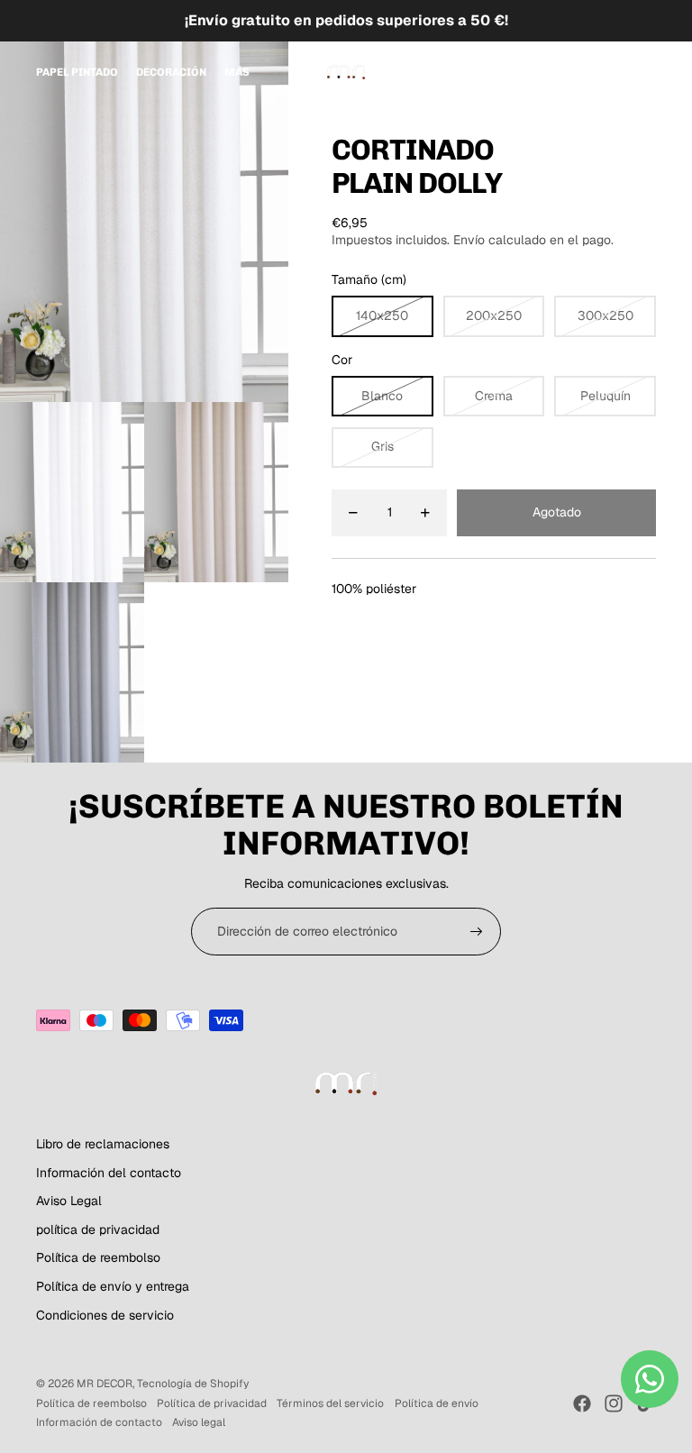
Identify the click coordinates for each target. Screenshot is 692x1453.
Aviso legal (198, 1422)
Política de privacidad (212, 1403)
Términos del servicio (330, 1403)
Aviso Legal (69, 1201)
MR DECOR (104, 1383)
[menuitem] (77, 72)
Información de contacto (99, 1422)
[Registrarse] (476, 932)
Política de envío (436, 1403)
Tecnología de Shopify (193, 1383)
